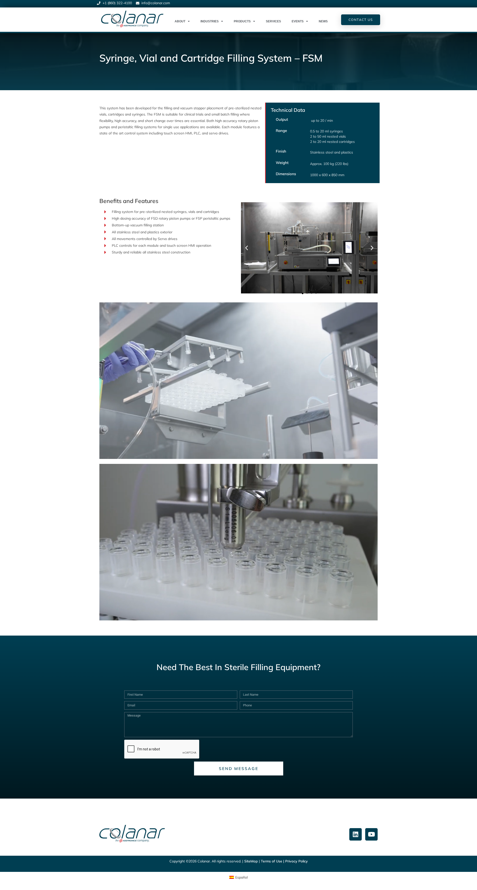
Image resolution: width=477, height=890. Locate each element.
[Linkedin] (355, 834)
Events (298, 21)
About (180, 21)
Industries (209, 21)
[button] (246, 248)
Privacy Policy (296, 861)
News (323, 21)
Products (242, 21)
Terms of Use (271, 861)
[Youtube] (371, 834)
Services (273, 21)
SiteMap (251, 861)
